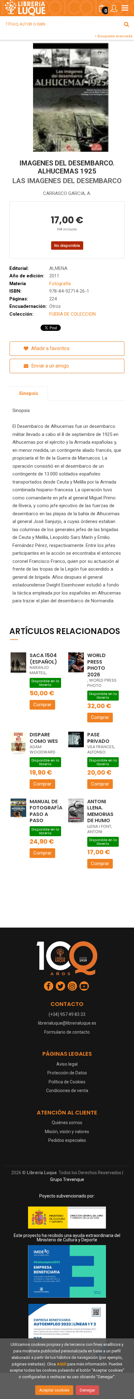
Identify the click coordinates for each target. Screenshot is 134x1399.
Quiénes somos (67, 1122)
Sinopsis (28, 393)
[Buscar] (126, 24)
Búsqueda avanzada (114, 36)
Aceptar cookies (54, 1390)
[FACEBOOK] (48, 986)
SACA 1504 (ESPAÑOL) (43, 658)
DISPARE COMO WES (44, 738)
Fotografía (60, 283)
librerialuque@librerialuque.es (67, 1023)
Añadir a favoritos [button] (49, 348)
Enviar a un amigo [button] (49, 366)
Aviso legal (67, 1064)
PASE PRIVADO (98, 738)
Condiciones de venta (67, 1090)
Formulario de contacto (67, 1032)
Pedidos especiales (67, 1140)
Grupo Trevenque (67, 1179)
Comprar (42, 704)
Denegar (87, 1390)
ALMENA (58, 268)
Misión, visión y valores (67, 1131)
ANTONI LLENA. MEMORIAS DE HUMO (100, 811)
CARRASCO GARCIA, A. (67, 193)
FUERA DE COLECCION (72, 314)
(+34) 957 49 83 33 (67, 1014)
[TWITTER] (60, 986)
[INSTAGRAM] (72, 986)
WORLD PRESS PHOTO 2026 (96, 665)
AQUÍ (61, 1364)
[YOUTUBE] (84, 986)
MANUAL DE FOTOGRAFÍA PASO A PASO (46, 811)
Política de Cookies (67, 1081)
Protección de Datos (67, 1072)
